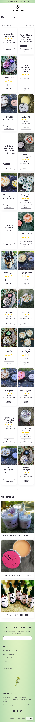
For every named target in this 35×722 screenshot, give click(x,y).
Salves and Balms (8, 654)
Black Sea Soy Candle (9, 78)
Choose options (9, 50)
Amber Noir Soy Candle (9, 35)
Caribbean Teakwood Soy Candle (9, 148)
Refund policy (7, 669)
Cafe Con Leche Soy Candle (9, 116)
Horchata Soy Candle (9, 390)
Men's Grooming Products (16, 615)
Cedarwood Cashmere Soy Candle (26, 156)
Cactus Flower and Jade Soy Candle (26, 68)
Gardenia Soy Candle (9, 227)
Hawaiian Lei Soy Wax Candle (26, 273)
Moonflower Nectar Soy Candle (26, 469)
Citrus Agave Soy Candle (9, 195)
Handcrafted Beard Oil (9, 273)
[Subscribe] (30, 638)
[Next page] (22, 489)
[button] (2, 7)
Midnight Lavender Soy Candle (9, 469)
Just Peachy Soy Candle (26, 390)
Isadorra (15, 718)
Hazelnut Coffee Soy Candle (9, 311)
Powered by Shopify (21, 718)
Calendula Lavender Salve (26, 116)
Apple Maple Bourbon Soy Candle (26, 37)
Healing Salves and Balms (16, 575)
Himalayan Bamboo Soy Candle (9, 351)
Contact (5, 661)
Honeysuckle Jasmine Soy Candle (26, 351)
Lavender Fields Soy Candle (26, 429)
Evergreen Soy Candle (26, 195)
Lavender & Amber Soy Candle (9, 420)
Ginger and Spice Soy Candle (26, 234)
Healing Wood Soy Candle (26, 311)
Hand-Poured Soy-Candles (16, 536)
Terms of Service (8, 665)
